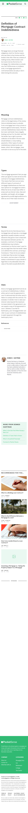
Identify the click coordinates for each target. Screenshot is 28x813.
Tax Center (19, 770)
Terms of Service (3, 794)
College (18, 768)
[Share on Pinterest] (23, 17)
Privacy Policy (10, 794)
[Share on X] (21, 17)
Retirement (19, 765)
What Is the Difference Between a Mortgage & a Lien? (12, 517)
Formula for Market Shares (10, 442)
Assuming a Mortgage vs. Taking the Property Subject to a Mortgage (13, 566)
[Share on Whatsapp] (26, 17)
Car (17, 763)
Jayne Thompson (5, 520)
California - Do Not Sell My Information (19, 794)
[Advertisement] (14, 102)
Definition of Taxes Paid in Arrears (12, 435)
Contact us (4, 762)
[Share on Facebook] (19, 17)
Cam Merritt (4, 545)
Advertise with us (6, 764)
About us (3, 760)
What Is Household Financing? (11, 439)
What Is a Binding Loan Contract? (12, 493)
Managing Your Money (20, 760)
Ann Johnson (4, 570)
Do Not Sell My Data (5, 802)
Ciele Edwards (5, 495)
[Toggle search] (25, 4)
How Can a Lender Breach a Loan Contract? (12, 542)
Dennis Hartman (9, 40)
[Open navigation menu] (3, 4)
